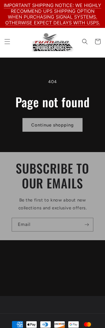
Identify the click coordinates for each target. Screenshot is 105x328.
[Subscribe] (86, 224)
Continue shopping (52, 125)
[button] (7, 41)
